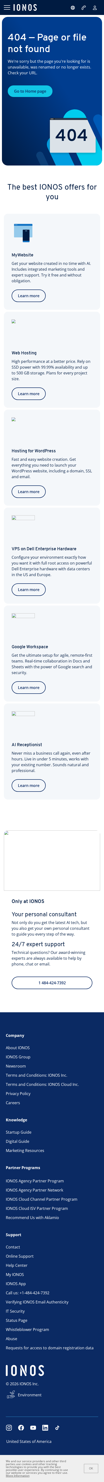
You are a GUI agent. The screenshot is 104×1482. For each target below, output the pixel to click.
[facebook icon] (21, 1428)
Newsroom (16, 1066)
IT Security (15, 1311)
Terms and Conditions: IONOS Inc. (36, 1075)
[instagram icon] (9, 1428)
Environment (30, 1395)
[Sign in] (94, 8)
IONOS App (16, 1283)
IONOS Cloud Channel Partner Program (41, 1199)
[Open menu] (7, 7)
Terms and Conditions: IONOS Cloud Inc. (42, 1084)
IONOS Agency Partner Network (34, 1190)
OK (91, 1468)
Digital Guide (17, 1141)
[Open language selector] (72, 7)
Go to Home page (30, 91)
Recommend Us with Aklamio (32, 1217)
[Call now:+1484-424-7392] (84, 7)
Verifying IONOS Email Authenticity (37, 1302)
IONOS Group (18, 1057)
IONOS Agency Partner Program (35, 1181)
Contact (13, 1247)
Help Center (17, 1265)
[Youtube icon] (33, 1428)
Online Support (20, 1256)
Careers (13, 1102)
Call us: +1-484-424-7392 (27, 1293)
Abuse (11, 1338)
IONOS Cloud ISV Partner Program (37, 1208)
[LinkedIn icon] (45, 1428)
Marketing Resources (25, 1150)
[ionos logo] (25, 7)
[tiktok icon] (57, 1428)
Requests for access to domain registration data (50, 1348)
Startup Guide (18, 1132)
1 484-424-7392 (52, 983)
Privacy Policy (18, 1093)
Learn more (28, 295)
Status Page (16, 1320)
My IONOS (15, 1274)
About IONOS (18, 1047)
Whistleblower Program (27, 1329)
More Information (18, 1476)
